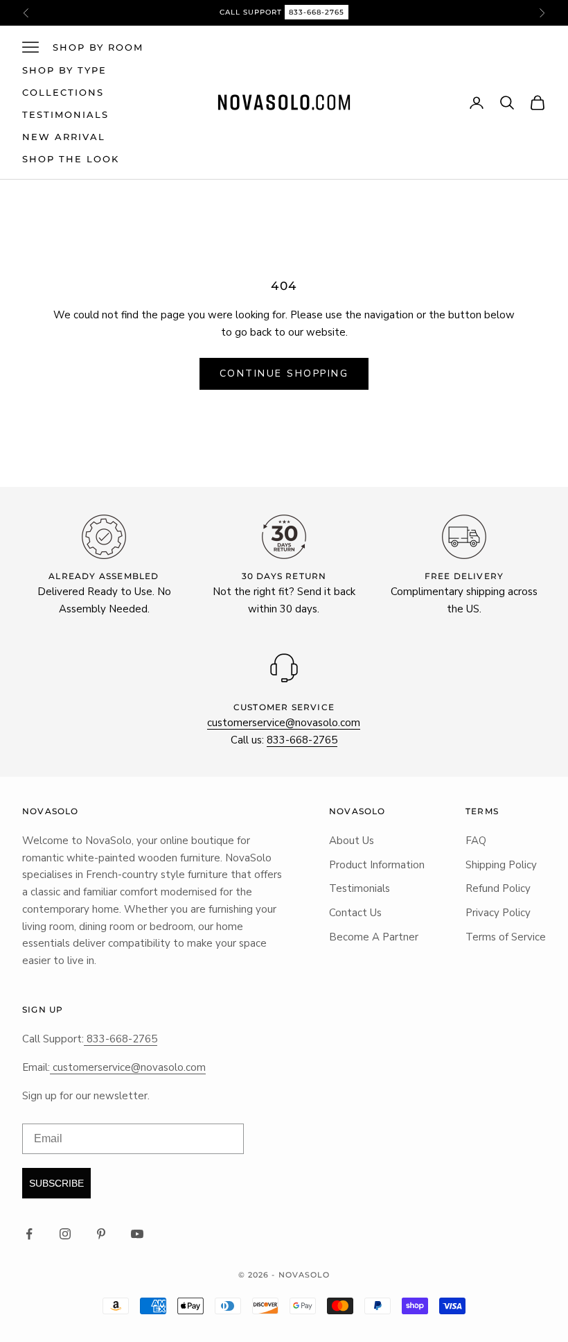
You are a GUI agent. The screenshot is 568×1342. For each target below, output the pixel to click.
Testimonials (65, 114)
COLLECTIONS (63, 92)
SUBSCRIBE (56, 1183)
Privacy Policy (498, 913)
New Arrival (63, 136)
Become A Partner (373, 937)
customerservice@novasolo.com (283, 723)
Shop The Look (70, 158)
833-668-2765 (316, 12)
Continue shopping (284, 373)
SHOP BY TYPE (64, 70)
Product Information (377, 865)
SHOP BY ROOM (98, 47)
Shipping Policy (501, 865)
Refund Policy (498, 888)
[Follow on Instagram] (65, 1234)
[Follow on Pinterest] (101, 1234)
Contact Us (355, 913)
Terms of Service (505, 937)
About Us (351, 841)
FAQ (475, 841)
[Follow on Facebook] (29, 1234)
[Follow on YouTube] (137, 1234)
